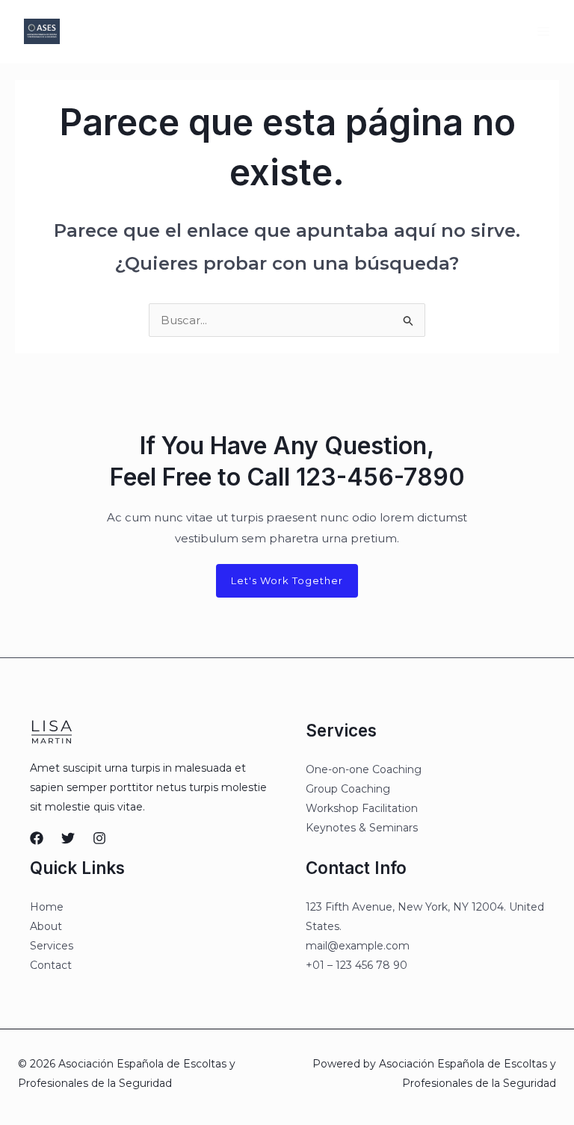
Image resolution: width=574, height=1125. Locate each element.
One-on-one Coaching (364, 769)
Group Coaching (348, 789)
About (46, 926)
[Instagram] (99, 838)
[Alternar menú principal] (544, 32)
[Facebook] (36, 838)
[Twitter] (68, 838)
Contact (51, 965)
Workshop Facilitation (362, 808)
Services (51, 945)
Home (47, 907)
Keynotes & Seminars (362, 827)
